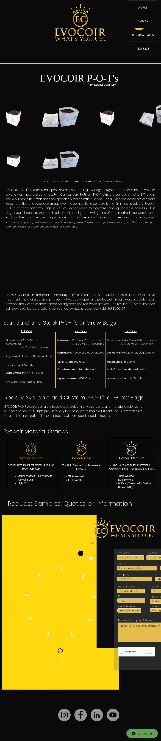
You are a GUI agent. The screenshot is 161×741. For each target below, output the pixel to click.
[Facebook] (80, 715)
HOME (142, 7)
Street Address (126, 586)
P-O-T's (143, 21)
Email (120, 563)
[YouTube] (113, 715)
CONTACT (142, 48)
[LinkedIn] (97, 715)
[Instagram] (64, 715)
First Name (123, 553)
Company (123, 574)
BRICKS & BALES (143, 35)
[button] (115, 686)
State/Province (126, 606)
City (120, 596)
